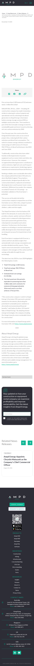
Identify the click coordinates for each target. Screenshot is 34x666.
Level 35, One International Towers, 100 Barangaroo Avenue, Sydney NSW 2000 (18, 603)
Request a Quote (17, 509)
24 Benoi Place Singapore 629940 (18, 625)
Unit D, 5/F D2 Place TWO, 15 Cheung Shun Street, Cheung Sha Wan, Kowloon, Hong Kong (18, 614)
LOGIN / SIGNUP (17, 504)
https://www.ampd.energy (23, 324)
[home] (13, 2)
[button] (30, 3)
